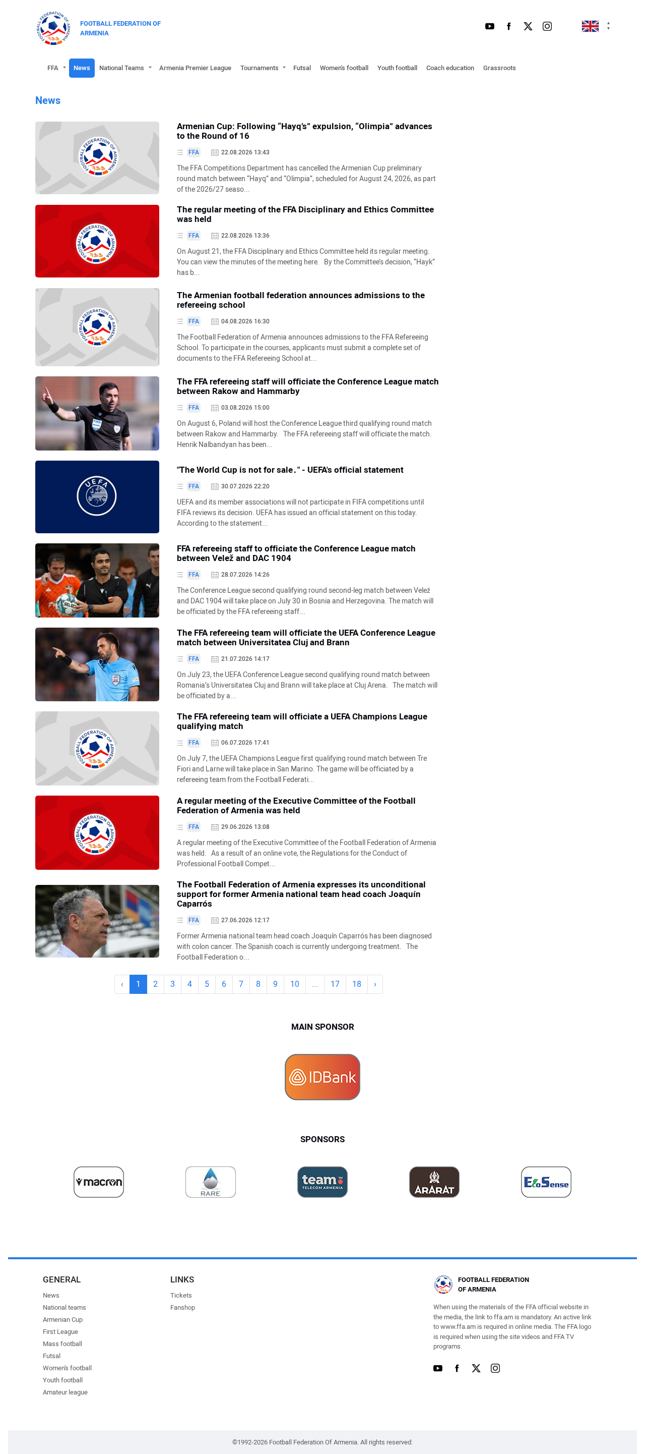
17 (335, 984)
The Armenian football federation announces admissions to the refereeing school (301, 300)
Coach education (450, 68)
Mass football (62, 1344)
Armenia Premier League (195, 68)
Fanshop (182, 1307)
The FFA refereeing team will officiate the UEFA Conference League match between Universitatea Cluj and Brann (306, 637)
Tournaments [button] (259, 68)
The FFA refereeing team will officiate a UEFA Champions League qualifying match (302, 721)
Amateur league (65, 1392)
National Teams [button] (121, 68)
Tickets (181, 1295)
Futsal (302, 68)
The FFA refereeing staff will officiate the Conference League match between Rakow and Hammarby (308, 386)
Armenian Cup (63, 1319)
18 (356, 984)
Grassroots (499, 68)
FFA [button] (52, 68)
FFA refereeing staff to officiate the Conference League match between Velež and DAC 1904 (296, 553)
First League (60, 1331)
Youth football (397, 68)
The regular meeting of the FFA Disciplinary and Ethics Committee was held (305, 214)
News (82, 68)
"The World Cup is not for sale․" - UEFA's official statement (290, 470)
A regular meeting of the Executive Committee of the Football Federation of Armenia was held (296, 805)
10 (294, 984)
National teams (64, 1307)
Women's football (344, 68)
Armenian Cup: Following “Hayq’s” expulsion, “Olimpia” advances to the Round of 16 (304, 131)
